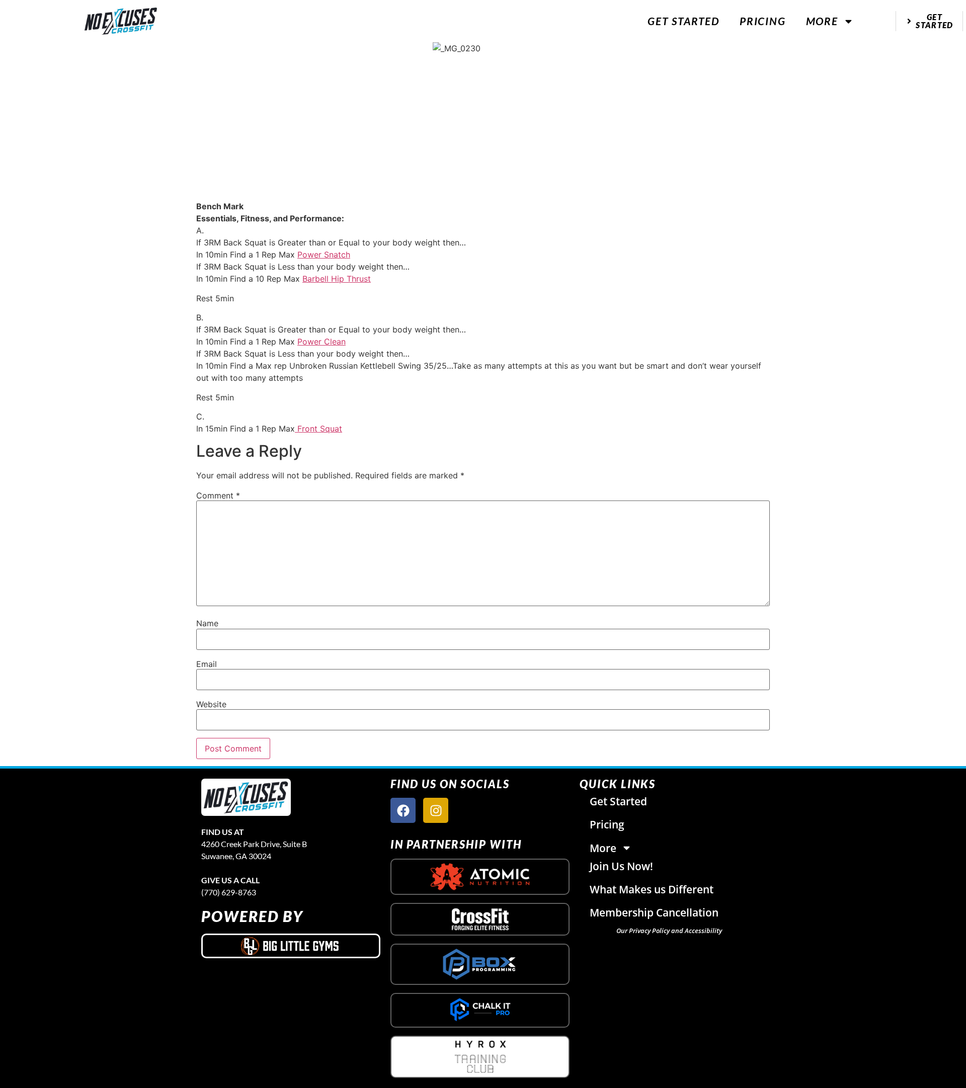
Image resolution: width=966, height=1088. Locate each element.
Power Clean (321, 342)
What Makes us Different (651, 889)
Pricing (763, 21)
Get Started (683, 21)
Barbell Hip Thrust (336, 279)
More (822, 21)
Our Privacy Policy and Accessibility (669, 930)
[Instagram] (435, 810)
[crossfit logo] (480, 919)
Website (211, 704)
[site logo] (246, 797)
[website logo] (121, 21)
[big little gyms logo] (290, 946)
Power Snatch (323, 254)
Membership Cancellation (654, 912)
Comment (218, 495)
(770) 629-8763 (228, 892)
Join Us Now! (621, 866)
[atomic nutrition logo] (480, 876)
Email (206, 664)
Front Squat (318, 429)
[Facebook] (403, 810)
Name (207, 623)
